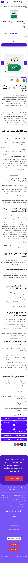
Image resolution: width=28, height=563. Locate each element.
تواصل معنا (14, 521)
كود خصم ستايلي (16, 120)
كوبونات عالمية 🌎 (7, 435)
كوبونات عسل (7, 439)
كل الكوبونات (14, 265)
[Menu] (26, 2)
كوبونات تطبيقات (20, 427)
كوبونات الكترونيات (7, 422)
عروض (20, 6)
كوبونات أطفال (7, 418)
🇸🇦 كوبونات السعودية (14, 538)
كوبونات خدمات (7, 431)
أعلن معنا (2, 2)
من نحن (14, 516)
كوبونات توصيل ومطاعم (20, 431)
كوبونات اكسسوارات (20, 422)
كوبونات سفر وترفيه (20, 435)
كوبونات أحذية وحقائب (20, 418)
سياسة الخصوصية (14, 529)
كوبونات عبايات (20, 439)
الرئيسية (25, 6)
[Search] (7, 2)
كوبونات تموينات (7, 427)
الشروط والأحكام (14, 525)
